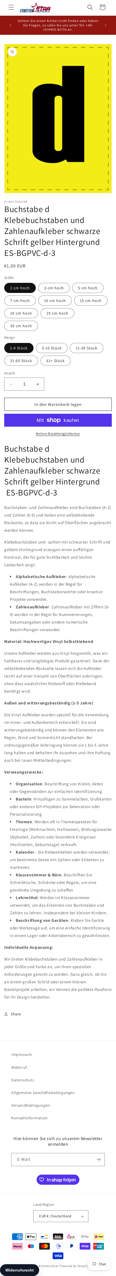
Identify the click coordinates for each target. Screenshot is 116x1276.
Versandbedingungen (30, 1105)
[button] (11, 7)
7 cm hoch (20, 300)
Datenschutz (22, 1079)
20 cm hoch (21, 313)
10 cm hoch (55, 300)
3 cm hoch (54, 287)
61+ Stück (55, 360)
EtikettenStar (49, 1266)
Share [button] (16, 1013)
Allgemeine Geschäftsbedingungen (43, 1092)
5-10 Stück (52, 348)
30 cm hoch (21, 325)
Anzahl (9, 373)
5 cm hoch (88, 287)
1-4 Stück (19, 348)
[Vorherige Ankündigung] (10, 25)
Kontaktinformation (29, 1117)
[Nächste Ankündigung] (105, 25)
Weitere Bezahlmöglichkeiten (58, 433)
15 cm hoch (91, 300)
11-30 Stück (86, 348)
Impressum (21, 1054)
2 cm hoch (20, 287)
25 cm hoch (57, 313)
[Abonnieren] (98, 1159)
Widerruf (19, 1067)
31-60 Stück (21, 360)
